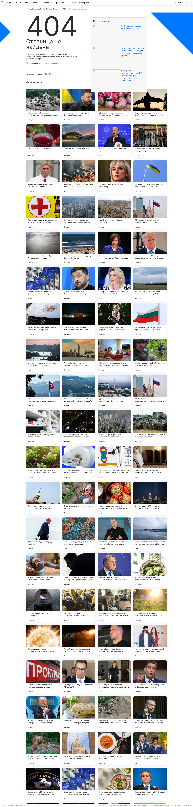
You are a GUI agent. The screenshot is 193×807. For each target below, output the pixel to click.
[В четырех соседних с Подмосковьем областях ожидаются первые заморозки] (78, 605)
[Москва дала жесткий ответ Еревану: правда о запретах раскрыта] (150, 212)
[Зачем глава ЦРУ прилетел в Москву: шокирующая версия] (43, 784)
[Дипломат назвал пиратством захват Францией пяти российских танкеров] (78, 748)
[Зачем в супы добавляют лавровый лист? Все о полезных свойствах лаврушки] (150, 570)
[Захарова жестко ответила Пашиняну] (114, 177)
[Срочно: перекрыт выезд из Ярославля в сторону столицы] (78, 427)
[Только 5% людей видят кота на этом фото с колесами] (78, 534)
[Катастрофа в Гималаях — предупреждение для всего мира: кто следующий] (43, 105)
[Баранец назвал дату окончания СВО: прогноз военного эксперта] (150, 105)
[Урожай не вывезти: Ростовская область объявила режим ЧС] (43, 355)
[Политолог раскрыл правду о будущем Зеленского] (78, 105)
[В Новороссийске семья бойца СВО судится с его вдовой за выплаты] (43, 570)
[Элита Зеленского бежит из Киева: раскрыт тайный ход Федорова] (114, 641)
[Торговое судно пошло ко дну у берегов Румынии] (78, 248)
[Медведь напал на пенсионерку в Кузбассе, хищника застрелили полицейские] (43, 748)
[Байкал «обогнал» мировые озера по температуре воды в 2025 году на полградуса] (150, 534)
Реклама (19, 805)
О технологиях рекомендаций (117, 805)
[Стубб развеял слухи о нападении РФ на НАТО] (78, 677)
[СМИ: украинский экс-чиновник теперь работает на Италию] (114, 534)
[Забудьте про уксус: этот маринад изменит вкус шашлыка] (78, 177)
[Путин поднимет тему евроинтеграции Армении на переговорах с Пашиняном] (114, 570)
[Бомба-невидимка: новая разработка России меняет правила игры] (43, 498)
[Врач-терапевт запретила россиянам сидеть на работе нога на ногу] (114, 677)
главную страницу (50, 63)
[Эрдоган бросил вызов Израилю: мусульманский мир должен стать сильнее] (150, 713)
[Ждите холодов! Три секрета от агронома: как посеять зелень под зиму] (43, 463)
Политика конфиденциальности (139, 805)
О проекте (102, 805)
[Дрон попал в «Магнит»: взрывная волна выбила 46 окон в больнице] (114, 463)
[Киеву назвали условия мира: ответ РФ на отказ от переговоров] (43, 177)
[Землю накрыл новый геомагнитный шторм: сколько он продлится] (43, 641)
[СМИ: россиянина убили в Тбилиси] (114, 212)
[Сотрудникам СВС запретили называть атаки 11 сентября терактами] (150, 498)
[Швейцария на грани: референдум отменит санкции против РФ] (43, 391)
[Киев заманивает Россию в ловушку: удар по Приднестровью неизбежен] (114, 248)
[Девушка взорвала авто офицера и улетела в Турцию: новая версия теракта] (43, 212)
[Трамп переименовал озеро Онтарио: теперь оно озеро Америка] (43, 713)
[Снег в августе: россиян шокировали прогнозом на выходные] (114, 427)
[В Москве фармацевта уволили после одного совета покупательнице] (43, 427)
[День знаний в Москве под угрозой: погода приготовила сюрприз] (114, 320)
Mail (3, 805)
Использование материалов (160, 805)
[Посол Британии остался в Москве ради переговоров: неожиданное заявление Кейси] (78, 355)
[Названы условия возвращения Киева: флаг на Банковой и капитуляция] (150, 177)
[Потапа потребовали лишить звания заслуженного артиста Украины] (150, 748)
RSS (95, 805)
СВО (64, 9)
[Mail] (3, 2)
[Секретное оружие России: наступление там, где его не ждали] (78, 320)
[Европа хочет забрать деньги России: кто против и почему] (78, 784)
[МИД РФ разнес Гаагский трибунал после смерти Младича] (150, 391)
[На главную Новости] (11, 2)
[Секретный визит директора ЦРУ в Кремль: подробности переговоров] (150, 677)
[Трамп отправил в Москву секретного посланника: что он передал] (150, 248)
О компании (10, 805)
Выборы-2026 (35, 9)
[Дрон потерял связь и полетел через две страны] (78, 141)
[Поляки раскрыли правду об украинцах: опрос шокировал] (43, 284)
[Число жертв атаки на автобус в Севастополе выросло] (43, 320)
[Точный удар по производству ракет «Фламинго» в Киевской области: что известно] (78, 641)
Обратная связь (176, 805)
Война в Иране (52, 9)
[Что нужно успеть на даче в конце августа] (78, 498)
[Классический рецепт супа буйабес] (114, 748)
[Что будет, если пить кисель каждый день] (43, 141)
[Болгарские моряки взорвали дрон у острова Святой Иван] (150, 320)
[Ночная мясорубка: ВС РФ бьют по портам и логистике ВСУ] (150, 355)
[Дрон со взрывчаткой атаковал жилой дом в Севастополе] (114, 391)
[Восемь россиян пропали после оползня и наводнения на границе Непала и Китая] (78, 212)
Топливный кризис (78, 9)
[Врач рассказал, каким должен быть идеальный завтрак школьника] (114, 784)
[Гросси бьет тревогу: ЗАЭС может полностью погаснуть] (150, 784)
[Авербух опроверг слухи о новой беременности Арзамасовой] (150, 641)
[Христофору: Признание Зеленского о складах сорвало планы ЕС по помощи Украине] (78, 284)
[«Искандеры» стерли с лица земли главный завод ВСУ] (150, 284)
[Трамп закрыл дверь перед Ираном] (43, 534)
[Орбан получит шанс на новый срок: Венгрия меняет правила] (114, 141)
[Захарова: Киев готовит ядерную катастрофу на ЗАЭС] (114, 284)
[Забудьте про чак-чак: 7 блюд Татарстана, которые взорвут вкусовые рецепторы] (78, 713)
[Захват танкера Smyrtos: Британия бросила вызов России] (43, 248)
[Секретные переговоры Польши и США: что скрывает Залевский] (150, 427)
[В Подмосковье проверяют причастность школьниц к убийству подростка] (43, 677)
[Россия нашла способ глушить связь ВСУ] (43, 605)
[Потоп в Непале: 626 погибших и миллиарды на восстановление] (114, 713)
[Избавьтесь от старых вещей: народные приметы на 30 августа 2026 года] (150, 141)
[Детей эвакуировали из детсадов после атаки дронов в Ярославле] (114, 355)
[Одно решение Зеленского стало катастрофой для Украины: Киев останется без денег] (78, 570)
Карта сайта (187, 805)
